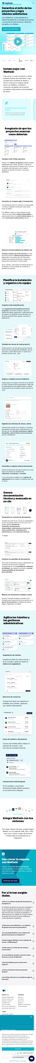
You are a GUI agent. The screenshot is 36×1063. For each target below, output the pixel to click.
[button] (18, 42)
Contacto (21, 999)
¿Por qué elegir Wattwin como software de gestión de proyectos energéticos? (16, 934)
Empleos (20, 1002)
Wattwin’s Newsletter (24, 1004)
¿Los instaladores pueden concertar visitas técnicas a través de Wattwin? (16, 956)
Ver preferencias (18, 1057)
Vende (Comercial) (7, 999)
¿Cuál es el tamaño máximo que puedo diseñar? (14, 971)
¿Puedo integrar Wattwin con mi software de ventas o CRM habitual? (16, 941)
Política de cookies (14, 1060)
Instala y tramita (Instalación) (7, 1001)
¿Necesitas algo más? (8, 1008)
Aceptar (18, 1049)
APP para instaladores (9, 1006)
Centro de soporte (7, 1014)
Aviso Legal (23, 1060)
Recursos (21, 1001)
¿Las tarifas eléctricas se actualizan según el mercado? (17, 978)
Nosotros (21, 997)
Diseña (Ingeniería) (8, 997)
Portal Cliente (6, 1004)
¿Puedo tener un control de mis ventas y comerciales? (15, 948)
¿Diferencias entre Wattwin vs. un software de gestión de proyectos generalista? (16, 926)
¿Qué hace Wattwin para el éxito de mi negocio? (14, 963)
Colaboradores (22, 1006)
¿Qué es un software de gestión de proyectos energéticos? (17, 902)
